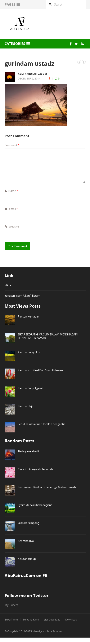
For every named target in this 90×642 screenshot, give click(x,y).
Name (13, 191)
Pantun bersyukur (29, 352)
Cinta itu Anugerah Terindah (35, 469)
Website (13, 226)
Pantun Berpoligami (30, 388)
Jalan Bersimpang (28, 523)
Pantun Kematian (29, 316)
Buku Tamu (11, 619)
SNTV (8, 285)
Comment (12, 145)
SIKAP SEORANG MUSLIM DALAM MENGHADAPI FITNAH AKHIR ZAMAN (48, 336)
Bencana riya (26, 541)
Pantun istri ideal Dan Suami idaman (40, 370)
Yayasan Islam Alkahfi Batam (22, 295)
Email (13, 209)
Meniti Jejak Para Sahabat (47, 631)
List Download (52, 619)
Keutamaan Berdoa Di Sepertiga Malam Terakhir (47, 487)
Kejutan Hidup (27, 559)
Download (71, 619)
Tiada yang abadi (28, 451)
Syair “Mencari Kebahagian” (35, 505)
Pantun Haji (25, 406)
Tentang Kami (31, 619)
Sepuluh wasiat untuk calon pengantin (42, 424)
